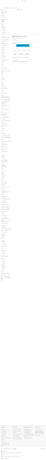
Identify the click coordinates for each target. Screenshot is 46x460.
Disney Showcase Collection (6, 99)
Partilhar (21, 54)
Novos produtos (4, 431)
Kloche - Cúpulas (4, 232)
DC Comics (3, 243)
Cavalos (3, 58)
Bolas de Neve (4, 56)
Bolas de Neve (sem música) (6, 230)
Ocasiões (3, 255)
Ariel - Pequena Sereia (5, 117)
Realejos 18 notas (4, 12)
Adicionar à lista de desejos (26, 50)
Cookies (2, 441)
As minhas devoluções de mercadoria (17, 432)
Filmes (3, 111)
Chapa (3, 172)
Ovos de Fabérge (4, 45)
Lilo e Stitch (3, 133)
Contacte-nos (3, 436)
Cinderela (3, 128)
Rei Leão (3, 146)
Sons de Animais (4, 166)
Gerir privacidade (37, 435)
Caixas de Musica (4, 11)
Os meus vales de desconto (17, 438)
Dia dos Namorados (5, 256)
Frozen (3, 131)
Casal (2, 81)
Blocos (3, 238)
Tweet (15, 54)
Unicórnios (3, 30)
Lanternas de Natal (5, 206)
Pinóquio (3, 149)
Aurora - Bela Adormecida (6, 120)
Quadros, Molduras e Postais (6, 228)
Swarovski (3, 47)
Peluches (3, 185)
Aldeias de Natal (4, 202)
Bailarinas (3, 21)
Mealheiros (3, 188)
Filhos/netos (4, 79)
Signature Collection (5, 88)
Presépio (3, 85)
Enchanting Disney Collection (5, 103)
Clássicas (3, 34)
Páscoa (3, 258)
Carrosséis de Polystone (6, 37)
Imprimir (14, 50)
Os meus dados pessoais (17, 437)
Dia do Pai (3, 261)
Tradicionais (3, 165)
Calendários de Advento (5, 207)
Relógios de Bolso (4, 223)
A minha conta (14, 427)
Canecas (3, 214)
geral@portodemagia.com (28, 437)
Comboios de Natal (5, 204)
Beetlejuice (3, 251)
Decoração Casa (4, 215)
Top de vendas (3, 432)
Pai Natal (3, 158)
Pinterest (27, 54)
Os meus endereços (16, 435)
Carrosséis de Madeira (5, 39)
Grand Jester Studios (5, 109)
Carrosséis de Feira (5, 40)
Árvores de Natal (4, 196)
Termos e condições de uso (5, 437)
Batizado (3, 264)
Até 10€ (2, 270)
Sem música (4, 66)
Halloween (3, 263)
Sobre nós (3, 439)
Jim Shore (3, 155)
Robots (3, 173)
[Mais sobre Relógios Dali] (2, 279)
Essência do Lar (4, 211)
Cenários (3, 162)
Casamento (3, 268)
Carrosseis (3, 176)
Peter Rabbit (4, 27)
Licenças (2, 240)
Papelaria (2, 234)
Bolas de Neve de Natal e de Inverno (6, 192)
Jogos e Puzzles (4, 182)
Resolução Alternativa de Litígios (5, 445)
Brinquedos (3, 164)
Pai (2, 74)
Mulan (3, 139)
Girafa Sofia (3, 29)
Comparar (19, 50)
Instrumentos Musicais (5, 59)
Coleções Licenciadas (5, 96)
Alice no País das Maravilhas (4, 115)
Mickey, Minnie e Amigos (6, 135)
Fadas (3, 24)
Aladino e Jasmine (5, 112)
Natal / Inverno (3, 190)
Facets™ (3, 108)
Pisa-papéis (3, 235)
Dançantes (3, 52)
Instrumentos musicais (5, 187)
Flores (3, 90)
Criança (3, 50)
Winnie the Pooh (4, 151)
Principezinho (4, 32)
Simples (3, 15)
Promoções (3, 429)
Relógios (3, 220)
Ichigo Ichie (3, 253)
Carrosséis (3, 36)
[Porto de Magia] (23, 3)
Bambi (3, 122)
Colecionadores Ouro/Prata (5, 273)
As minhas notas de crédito (17, 433)
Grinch (3, 248)
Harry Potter (3, 241)
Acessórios (3, 17)
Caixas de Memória (5, 93)
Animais (3, 26)
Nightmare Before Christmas (6, 141)
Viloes (3, 153)
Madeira (3, 54)
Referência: (13, 38)
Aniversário (3, 266)
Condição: (21, 38)
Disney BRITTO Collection (6, 97)
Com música (4, 57)
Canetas (3, 236)
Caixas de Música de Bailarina (5, 20)
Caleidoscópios (4, 183)
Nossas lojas (3, 434)
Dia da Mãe (3, 259)
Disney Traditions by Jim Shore (6, 106)
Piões (2, 168)
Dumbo (3, 130)
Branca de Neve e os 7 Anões (5, 126)
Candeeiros (3, 225)
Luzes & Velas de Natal (5, 209)
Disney (2, 95)
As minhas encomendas (17, 429)
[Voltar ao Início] (1, 8)
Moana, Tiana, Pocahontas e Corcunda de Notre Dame (6, 137)
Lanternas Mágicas (4, 160)
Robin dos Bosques (5, 144)
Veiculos (3, 180)
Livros (3, 13)
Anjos (2, 63)
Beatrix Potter (4, 246)
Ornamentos (3, 86)
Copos (3, 212)
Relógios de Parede (5, 221)
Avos (2, 76)
